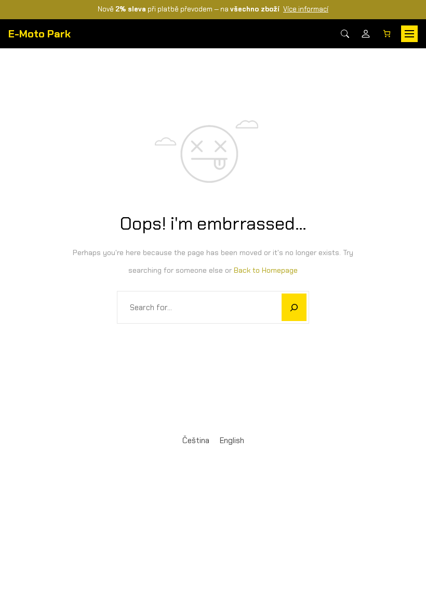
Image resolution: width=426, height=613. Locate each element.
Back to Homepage (266, 270)
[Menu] (409, 33)
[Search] (345, 33)
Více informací (305, 9)
